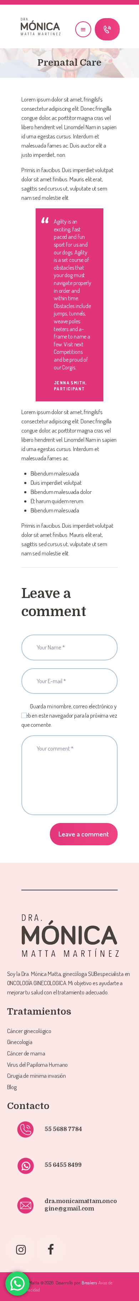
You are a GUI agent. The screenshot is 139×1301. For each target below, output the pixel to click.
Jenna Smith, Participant (70, 385)
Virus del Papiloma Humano (37, 1064)
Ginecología (20, 1041)
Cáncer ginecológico (29, 1030)
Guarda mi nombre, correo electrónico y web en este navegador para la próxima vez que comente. (69, 715)
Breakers (89, 1282)
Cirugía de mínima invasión (36, 1075)
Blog (12, 1087)
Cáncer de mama (26, 1053)
